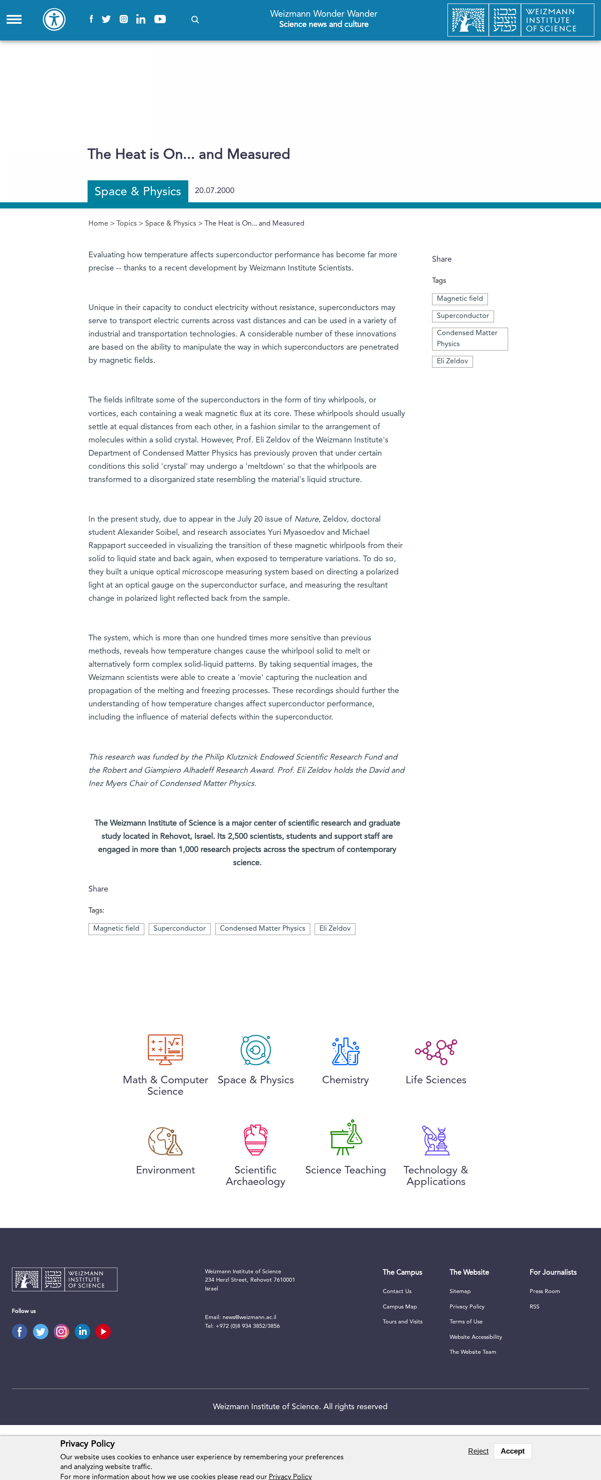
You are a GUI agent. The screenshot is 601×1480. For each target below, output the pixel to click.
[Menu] (14, 19)
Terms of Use (466, 1322)
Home (98, 223)
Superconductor (463, 316)
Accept (513, 1451)
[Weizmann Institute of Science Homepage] (520, 20)
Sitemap (460, 1291)
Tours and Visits (402, 1322)
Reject (478, 1451)
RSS (534, 1307)
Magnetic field (460, 299)
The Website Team (473, 1352)
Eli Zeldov (452, 361)
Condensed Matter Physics (262, 928)
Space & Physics (170, 223)
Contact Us (397, 1291)
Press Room (545, 1291)
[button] (195, 19)
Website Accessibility (476, 1337)
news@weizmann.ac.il (249, 1317)
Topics (127, 223)
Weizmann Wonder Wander (323, 19)
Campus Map (400, 1307)
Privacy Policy (467, 1307)
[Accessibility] (54, 19)
